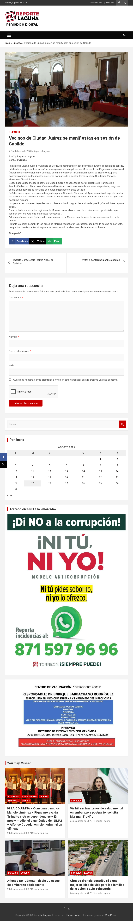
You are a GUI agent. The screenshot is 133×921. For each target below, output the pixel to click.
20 (66, 477)
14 (83, 471)
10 (15, 471)
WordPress (110, 915)
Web (11, 365)
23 (117, 477)
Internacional (97, 2)
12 (49, 471)
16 (117, 471)
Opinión (26, 801)
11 (32, 471)
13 (66, 471)
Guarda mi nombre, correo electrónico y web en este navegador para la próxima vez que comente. (65, 379)
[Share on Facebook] (3, 457)
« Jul (9, 495)
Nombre (14, 336)
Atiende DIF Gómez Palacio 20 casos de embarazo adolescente (33, 883)
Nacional (110, 2)
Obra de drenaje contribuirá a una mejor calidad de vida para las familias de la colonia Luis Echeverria (97, 885)
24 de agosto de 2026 (18, 833)
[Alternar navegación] (9, 35)
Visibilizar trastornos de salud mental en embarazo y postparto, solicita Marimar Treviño (96, 812)
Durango (14, 132)
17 (15, 477)
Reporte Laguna (42, 151)
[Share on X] (3, 464)
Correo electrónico (20, 351)
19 (49, 477)
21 (83, 477)
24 (15, 483)
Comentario (16, 297)
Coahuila (13, 796)
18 (32, 477)
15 (100, 471)
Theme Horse (73, 915)
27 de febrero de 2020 (20, 151)
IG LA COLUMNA (29, 796)
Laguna (44, 796)
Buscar (122, 424)
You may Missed (19, 763)
